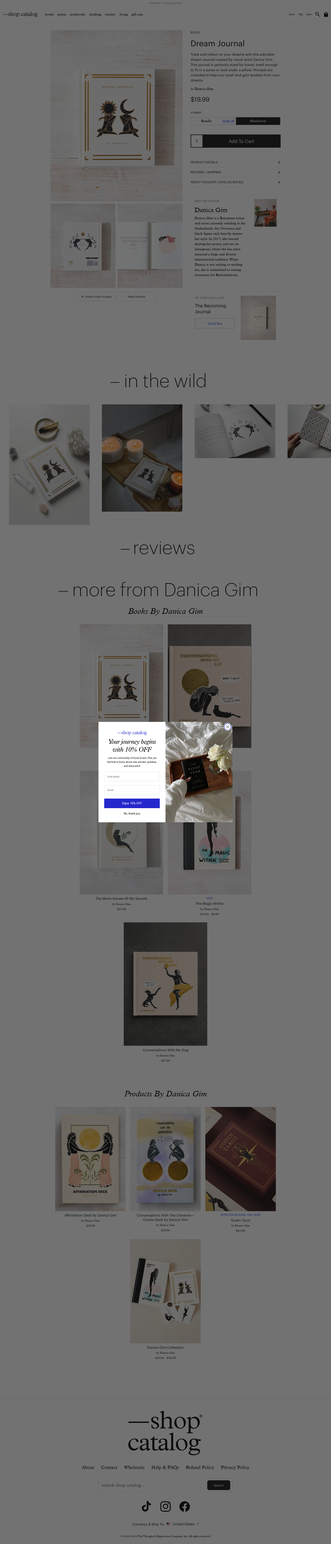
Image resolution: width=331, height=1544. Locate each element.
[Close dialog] (227, 726)
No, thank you (132, 813)
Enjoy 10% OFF (132, 803)
